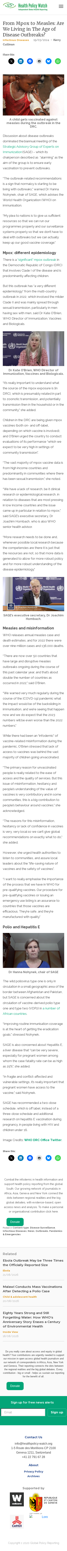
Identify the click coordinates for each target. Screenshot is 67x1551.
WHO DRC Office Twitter (43, 1140)
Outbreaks (42, 1231)
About (33, 1465)
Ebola (6, 1270)
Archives (33, 1476)
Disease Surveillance (42, 1227)
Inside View (10, 1331)
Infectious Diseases (16, 40)
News (31, 1231)
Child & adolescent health (20, 1296)
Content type (21, 1227)
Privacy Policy (33, 1471)
